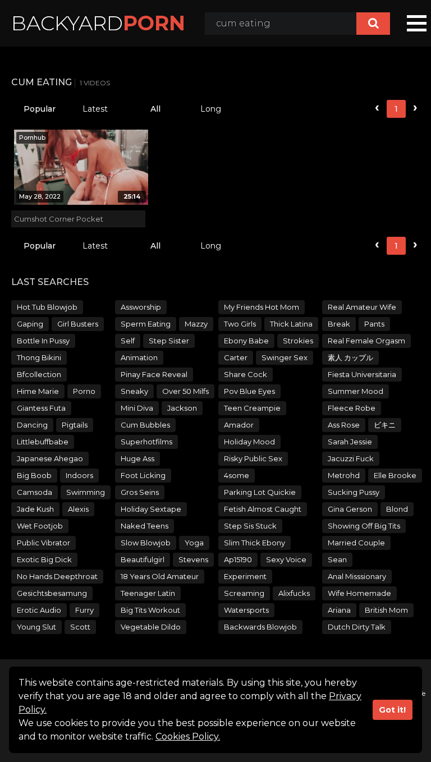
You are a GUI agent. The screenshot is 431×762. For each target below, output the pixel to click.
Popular (40, 109)
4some (236, 475)
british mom (386, 609)
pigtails (75, 424)
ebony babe (246, 340)
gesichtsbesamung (52, 593)
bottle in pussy (43, 340)
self (128, 340)
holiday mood (249, 441)
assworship (141, 306)
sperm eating (146, 323)
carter (235, 357)
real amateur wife (362, 306)
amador (239, 424)
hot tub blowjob (47, 306)
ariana (339, 609)
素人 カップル (350, 357)
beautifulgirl (142, 559)
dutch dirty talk (357, 626)
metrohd (344, 475)
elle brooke (395, 475)
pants (374, 323)
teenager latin (148, 593)
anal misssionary (357, 576)
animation (139, 357)
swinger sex (285, 357)
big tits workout (150, 609)
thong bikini (39, 357)
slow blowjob (146, 542)
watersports (246, 609)
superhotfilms (146, 441)
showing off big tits (364, 525)
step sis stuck (250, 525)
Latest (95, 109)
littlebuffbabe (42, 441)
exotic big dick (44, 559)
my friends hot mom (261, 306)
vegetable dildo (151, 626)
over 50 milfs (185, 391)
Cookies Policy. (187, 736)
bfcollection (39, 374)
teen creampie (252, 407)
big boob (34, 475)
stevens (193, 559)
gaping (30, 323)
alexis (78, 508)
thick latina (291, 323)
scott (80, 626)
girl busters (77, 323)
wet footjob (40, 525)
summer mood (355, 391)
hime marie (38, 391)
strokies (298, 340)
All (155, 109)
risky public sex (253, 458)
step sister (169, 340)
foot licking (143, 475)
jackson (182, 407)
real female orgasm (366, 340)
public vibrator (43, 542)
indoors (79, 475)
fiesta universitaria (362, 374)
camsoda (34, 492)
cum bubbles (145, 424)
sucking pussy (353, 492)
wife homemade (359, 593)
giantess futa (41, 407)
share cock (245, 374)
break (339, 323)
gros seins (140, 492)
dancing (32, 424)
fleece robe (351, 407)
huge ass (137, 458)
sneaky (134, 391)
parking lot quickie (260, 492)
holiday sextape (151, 508)
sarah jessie (350, 441)
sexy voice (286, 559)
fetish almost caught (262, 508)
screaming (244, 593)
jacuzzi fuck (351, 458)
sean (337, 559)
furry (84, 609)
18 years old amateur (160, 576)
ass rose (344, 424)
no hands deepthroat (57, 576)
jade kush (35, 508)
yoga (194, 542)
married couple (356, 542)
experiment (245, 576)
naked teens (144, 525)
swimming (85, 492)
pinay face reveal (154, 374)
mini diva (137, 407)
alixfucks (294, 593)
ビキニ (385, 424)
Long (210, 109)
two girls (240, 323)
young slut (36, 626)
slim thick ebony (254, 542)
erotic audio (39, 609)
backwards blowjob (260, 626)
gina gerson (350, 508)
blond (397, 508)
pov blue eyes (249, 391)
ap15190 (238, 559)
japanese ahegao (50, 458)
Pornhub (32, 137)
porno (84, 391)
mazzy (196, 323)
